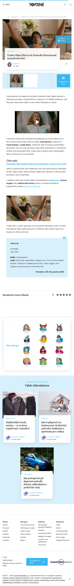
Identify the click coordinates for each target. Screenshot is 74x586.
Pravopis (6, 528)
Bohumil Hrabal (61, 534)
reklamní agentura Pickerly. (19, 578)
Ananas (23, 537)
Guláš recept (25, 531)
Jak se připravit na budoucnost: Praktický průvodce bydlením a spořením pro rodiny (53, 427)
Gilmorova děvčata (32, 186)
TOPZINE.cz (8, 17)
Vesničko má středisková (43, 540)
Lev (27, 366)
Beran (59, 355)
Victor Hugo (60, 537)
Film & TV (14, 17)
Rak (43, 366)
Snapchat (6, 537)
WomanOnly (47, 578)
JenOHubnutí (34, 582)
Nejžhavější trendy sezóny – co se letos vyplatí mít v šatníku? (18, 425)
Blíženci (59, 366)
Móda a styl (10, 418)
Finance (44, 418)
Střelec (43, 344)
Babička (41, 530)
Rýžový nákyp (25, 534)
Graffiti (5, 531)
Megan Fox (54, 180)
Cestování (27, 474)
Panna (27, 332)
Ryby (26, 344)
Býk (43, 332)
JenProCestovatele (57, 580)
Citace (5, 525)
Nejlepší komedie (44, 536)
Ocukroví (24, 582)
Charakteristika (62, 531)
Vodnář (26, 355)
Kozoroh (59, 332)
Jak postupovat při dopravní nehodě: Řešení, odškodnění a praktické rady (35, 483)
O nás (5, 557)
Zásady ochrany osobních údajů (12, 564)
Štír (59, 344)
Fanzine (36, 580)
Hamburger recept (27, 528)
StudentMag (44, 580)
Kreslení (6, 534)
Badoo (22, 540)
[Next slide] (53, 80)
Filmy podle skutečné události (44, 526)
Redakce (16, 64)
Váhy (43, 355)
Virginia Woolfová (62, 540)
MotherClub (56, 578)
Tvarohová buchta (27, 525)
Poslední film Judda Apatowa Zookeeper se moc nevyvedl (36, 163)
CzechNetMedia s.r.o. (21, 575)
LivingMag (16, 582)
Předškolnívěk (27, 580)
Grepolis (6, 540)
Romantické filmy (44, 533)
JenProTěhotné (16, 580)
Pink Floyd (42, 545)
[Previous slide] (6, 80)
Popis (58, 525)
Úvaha (58, 528)
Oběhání (6, 580)
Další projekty (8, 560)
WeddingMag (7, 582)
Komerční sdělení (18, 437)
